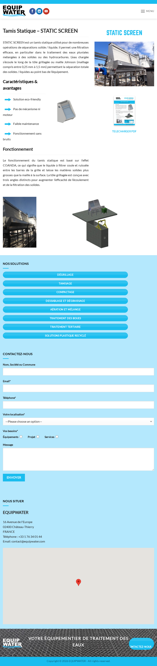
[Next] (148, 63)
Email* (7, 381)
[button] (147, 11)
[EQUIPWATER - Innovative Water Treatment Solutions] (14, 11)
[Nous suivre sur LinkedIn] (39, 11)
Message (8, 444)
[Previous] (100, 63)
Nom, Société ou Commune (19, 364)
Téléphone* (9, 397)
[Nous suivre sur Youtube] (46, 11)
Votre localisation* (14, 414)
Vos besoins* (10, 431)
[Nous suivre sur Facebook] (32, 11)
